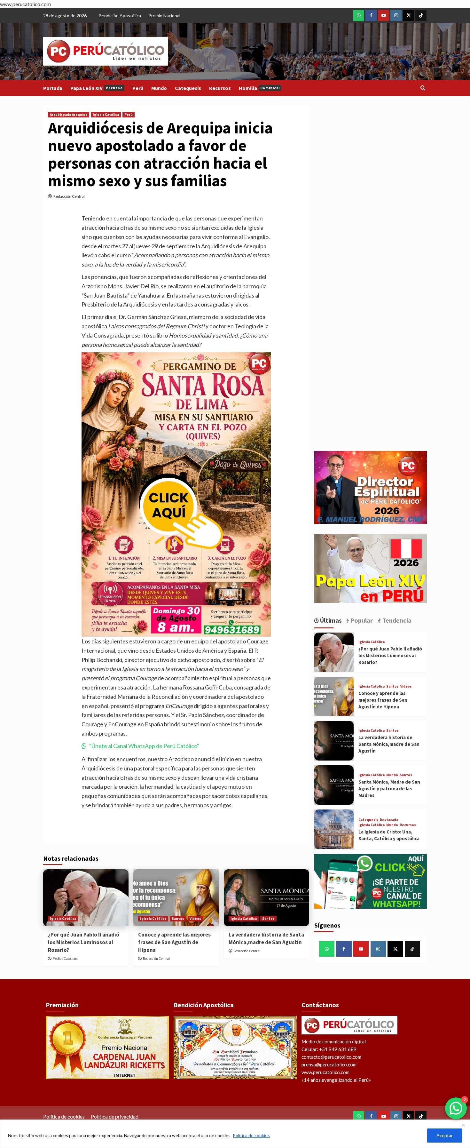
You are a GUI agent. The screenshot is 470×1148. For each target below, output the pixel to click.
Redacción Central (69, 196)
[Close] (463, 1125)
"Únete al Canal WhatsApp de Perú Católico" (144, 745)
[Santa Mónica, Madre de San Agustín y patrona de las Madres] (334, 785)
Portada (52, 88)
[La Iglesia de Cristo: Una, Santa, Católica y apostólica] (334, 829)
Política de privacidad (114, 1116)
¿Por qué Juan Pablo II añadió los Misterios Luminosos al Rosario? (83, 942)
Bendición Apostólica (120, 15)
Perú (137, 88)
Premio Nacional (164, 15)
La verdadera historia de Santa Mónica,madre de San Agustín (266, 938)
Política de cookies (251, 1135)
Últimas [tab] (330, 620)
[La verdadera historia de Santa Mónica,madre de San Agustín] (266, 897)
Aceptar (444, 1135)
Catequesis (188, 88)
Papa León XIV (96, 88)
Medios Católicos (65, 958)
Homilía (259, 88)
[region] (235, 1134)
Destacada (389, 820)
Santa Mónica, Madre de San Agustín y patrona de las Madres (389, 788)
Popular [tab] (361, 620)
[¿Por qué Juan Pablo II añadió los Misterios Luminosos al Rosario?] (86, 897)
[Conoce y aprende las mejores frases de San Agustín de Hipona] (176, 897)
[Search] (423, 88)
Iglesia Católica (106, 114)
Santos (178, 918)
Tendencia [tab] (396, 620)
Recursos (220, 88)
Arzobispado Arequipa (68, 114)
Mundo (159, 88)
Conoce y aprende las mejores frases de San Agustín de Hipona (174, 942)
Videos (195, 918)
